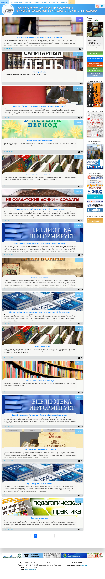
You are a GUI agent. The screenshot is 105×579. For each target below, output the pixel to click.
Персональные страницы (95, 74)
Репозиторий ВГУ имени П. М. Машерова (95, 64)
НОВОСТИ (4, 2)
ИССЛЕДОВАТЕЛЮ (40, 2)
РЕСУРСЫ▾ (28, 2)
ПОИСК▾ (64, 2)
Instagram (83, 565)
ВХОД (72, 2)
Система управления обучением (95, 220)
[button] (101, 36)
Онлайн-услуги (95, 53)
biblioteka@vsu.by (30, 569)
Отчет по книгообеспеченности (95, 69)
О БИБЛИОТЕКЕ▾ (16, 2)
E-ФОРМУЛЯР (53, 2)
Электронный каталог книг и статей (95, 59)
